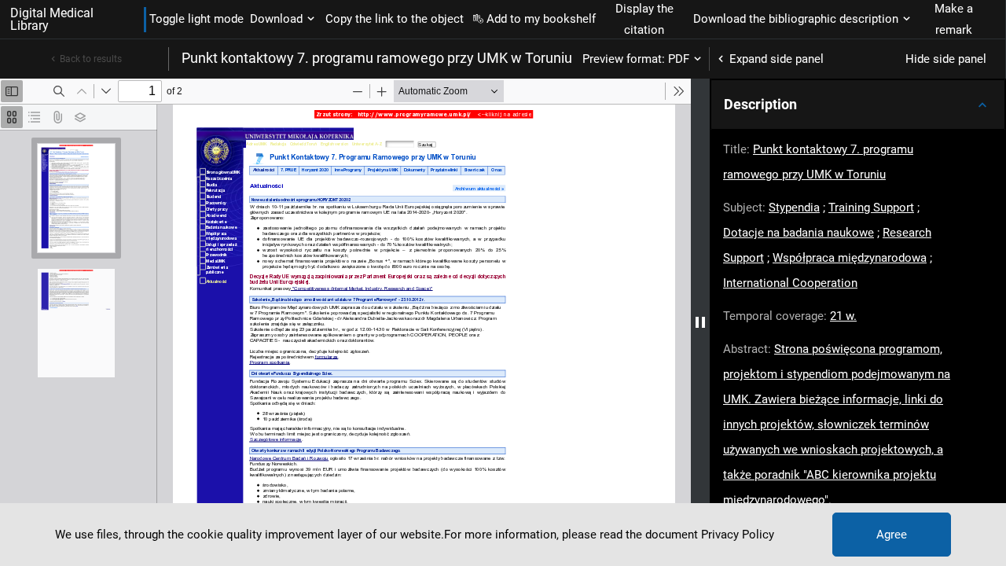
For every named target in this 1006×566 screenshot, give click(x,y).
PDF (678, 59)
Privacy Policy (737, 534)
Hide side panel (945, 59)
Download (276, 19)
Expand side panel (776, 59)
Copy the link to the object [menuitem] (394, 19)
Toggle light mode (196, 19)
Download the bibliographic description (795, 19)
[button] (857, 104)
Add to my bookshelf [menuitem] (541, 19)
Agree (891, 534)
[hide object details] (700, 322)
